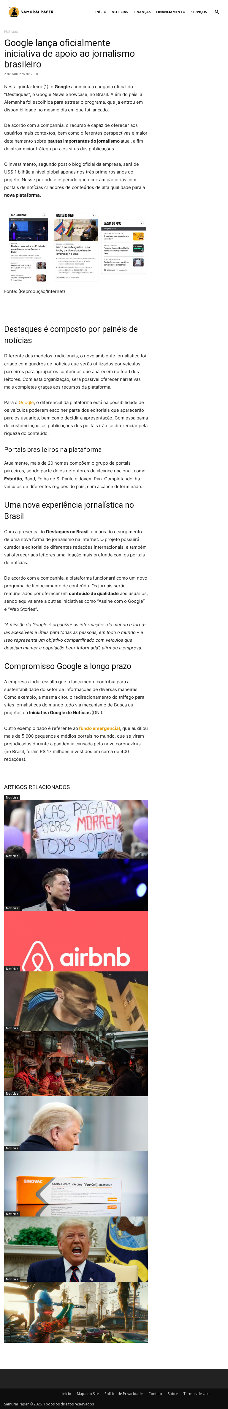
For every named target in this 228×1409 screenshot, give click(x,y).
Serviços (199, 12)
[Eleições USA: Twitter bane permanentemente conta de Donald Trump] (76, 1256)
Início (100, 12)
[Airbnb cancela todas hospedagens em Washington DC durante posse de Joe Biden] (76, 950)
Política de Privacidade (123, 1393)
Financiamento (170, 12)
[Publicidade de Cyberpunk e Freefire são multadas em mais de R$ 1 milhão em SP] (76, 1011)
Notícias (120, 12)
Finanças (142, 12)
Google (26, 402)
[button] (217, 12)
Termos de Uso (196, 1393)
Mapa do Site (88, 1393)
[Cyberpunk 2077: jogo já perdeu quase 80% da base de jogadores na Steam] (76, 1321)
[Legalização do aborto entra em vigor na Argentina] (76, 840)
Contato (155, 1393)
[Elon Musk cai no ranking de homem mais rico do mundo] (76, 898)
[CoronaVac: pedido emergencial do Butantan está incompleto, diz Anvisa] (76, 1190)
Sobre (173, 1393)
